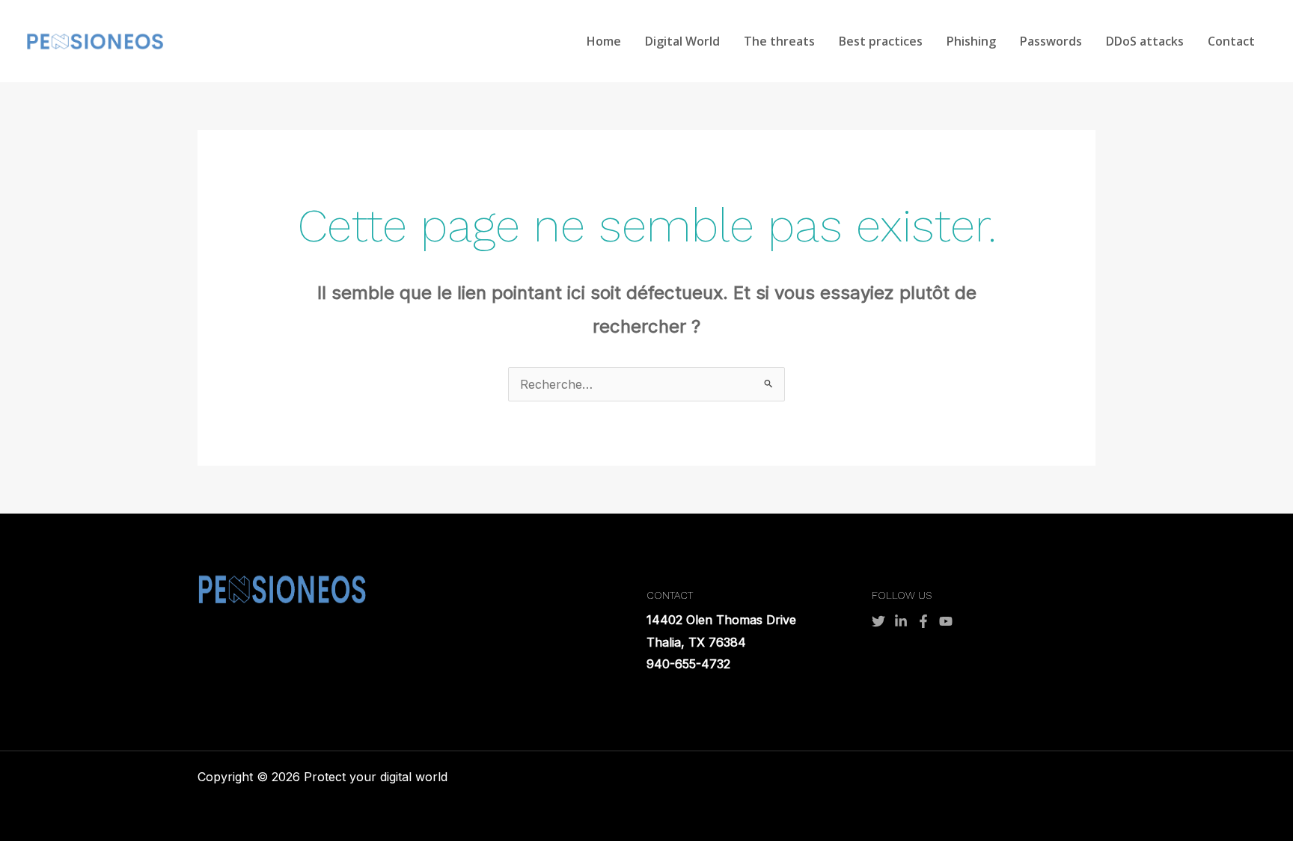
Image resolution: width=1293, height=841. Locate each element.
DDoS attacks (1145, 41)
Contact (1231, 41)
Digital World (682, 41)
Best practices (881, 41)
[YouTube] (946, 621)
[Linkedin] (901, 621)
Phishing (971, 41)
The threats (779, 41)
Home (604, 41)
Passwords (1051, 41)
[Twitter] (878, 621)
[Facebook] (923, 621)
